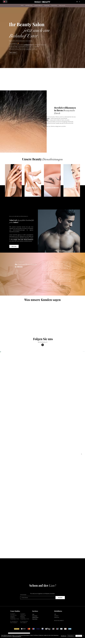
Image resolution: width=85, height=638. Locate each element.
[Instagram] (77, 1)
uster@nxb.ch (25, 622)
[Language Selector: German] (5, 1)
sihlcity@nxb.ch (15, 622)
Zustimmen (79, 635)
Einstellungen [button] (63, 635)
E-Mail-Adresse (23, 594)
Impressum (56, 615)
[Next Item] (81, 454)
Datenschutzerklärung (16, 636)
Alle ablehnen (71, 635)
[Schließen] (83, 636)
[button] (79, 1)
